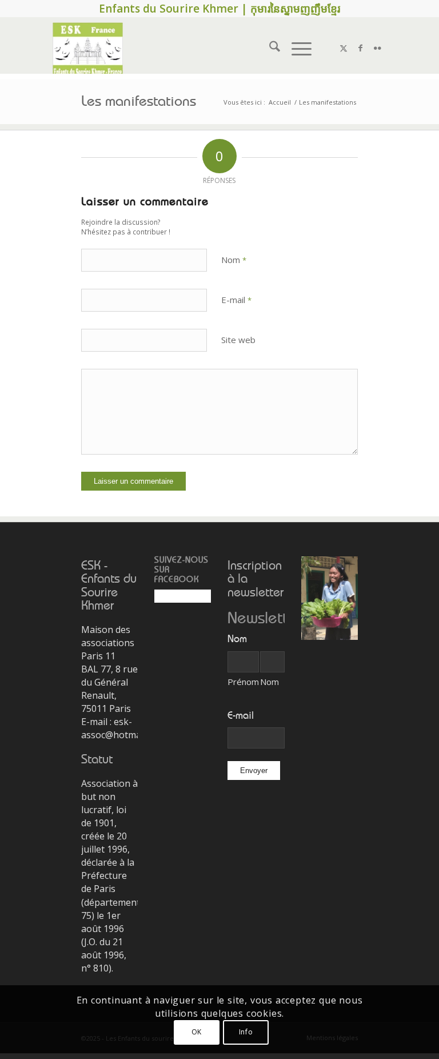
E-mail (236, 299)
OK (196, 1032)
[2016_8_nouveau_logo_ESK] (88, 48)
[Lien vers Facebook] (360, 48)
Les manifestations (138, 101)
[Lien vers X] (343, 48)
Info (246, 1032)
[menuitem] (269, 48)
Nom (233, 259)
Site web (238, 339)
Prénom (243, 681)
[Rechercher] (269, 48)
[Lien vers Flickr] (377, 48)
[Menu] (296, 48)
